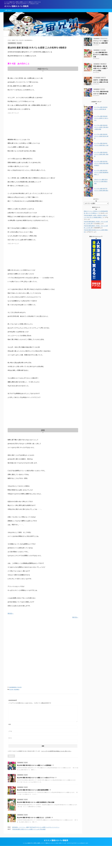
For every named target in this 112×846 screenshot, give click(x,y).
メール (10, 731)
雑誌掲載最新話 (13, 687)
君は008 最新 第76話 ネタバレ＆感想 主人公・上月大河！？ (35, 817)
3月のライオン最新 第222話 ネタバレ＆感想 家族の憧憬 (101, 181)
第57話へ (75, 617)
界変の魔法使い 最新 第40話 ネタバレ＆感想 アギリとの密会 (100, 68)
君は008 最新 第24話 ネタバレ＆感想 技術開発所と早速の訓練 (35, 802)
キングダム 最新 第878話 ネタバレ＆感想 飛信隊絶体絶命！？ (101, 172)
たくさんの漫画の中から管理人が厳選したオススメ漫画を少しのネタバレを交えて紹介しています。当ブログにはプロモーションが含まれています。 (56, 843)
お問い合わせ (8, 10)
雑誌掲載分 (16, 689)
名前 (9, 724)
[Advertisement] (21, 126)
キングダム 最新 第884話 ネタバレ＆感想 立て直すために (101, 118)
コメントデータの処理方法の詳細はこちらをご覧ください (56, 751)
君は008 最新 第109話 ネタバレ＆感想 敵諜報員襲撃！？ (34, 790)
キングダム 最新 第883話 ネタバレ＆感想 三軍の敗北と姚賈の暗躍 (101, 127)
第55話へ (10, 613)
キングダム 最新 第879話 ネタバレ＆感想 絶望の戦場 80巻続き (101, 163)
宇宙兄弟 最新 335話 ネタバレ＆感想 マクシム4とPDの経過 (28, 829)
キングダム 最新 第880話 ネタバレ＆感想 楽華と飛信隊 (101, 154)
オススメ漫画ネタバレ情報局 (16, 6)
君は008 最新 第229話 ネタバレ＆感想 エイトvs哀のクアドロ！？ (37, 777)
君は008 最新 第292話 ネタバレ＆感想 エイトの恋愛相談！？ (35, 765)
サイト (10, 738)
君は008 (19, 687)
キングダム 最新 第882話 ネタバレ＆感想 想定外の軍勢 (101, 136)
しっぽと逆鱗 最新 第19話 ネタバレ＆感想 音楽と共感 (100, 55)
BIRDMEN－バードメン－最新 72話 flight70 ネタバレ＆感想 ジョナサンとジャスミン (35, 827)
